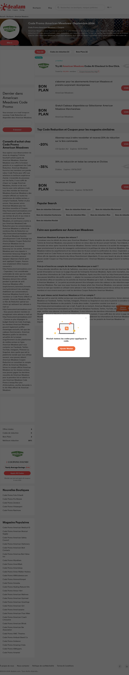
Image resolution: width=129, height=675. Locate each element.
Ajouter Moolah (66, 348)
